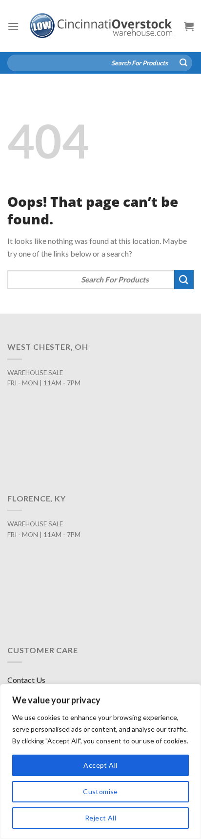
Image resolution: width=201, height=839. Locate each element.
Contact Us (26, 679)
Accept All (100, 765)
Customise (100, 791)
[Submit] (183, 63)
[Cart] (189, 26)
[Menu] (13, 26)
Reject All (100, 818)
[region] (100, 761)
